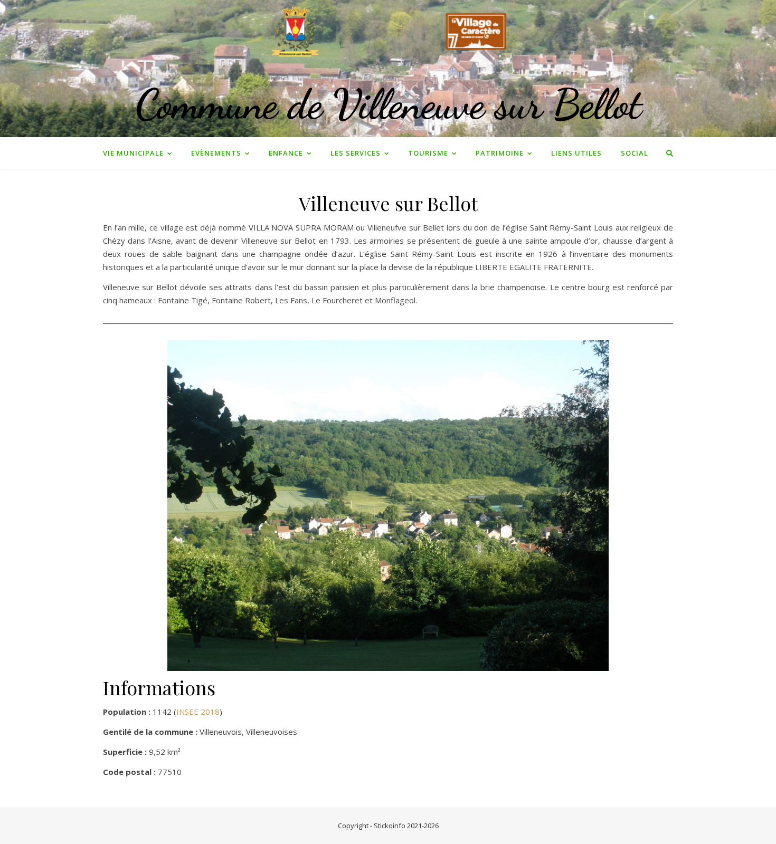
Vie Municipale (133, 153)
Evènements (216, 153)
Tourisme (428, 153)
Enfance (286, 153)
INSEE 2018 (198, 711)
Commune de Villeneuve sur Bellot (388, 104)
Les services (355, 153)
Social (634, 153)
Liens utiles (576, 153)
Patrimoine (500, 153)
